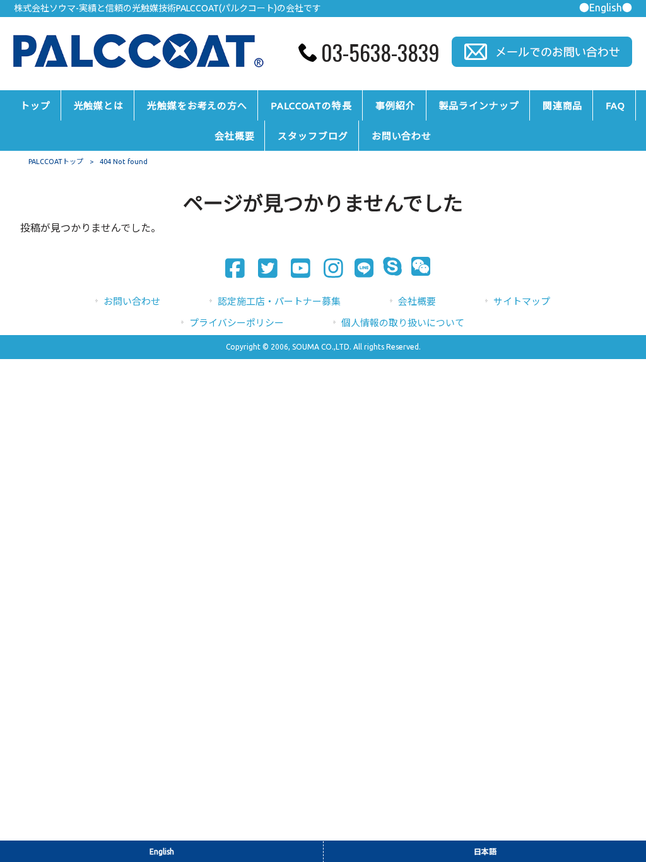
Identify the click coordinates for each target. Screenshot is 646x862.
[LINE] (360, 270)
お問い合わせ (131, 301)
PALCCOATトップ (55, 161)
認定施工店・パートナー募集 (279, 301)
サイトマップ (521, 301)
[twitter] (264, 268)
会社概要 (417, 301)
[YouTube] (296, 268)
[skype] (388, 268)
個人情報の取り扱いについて (402, 322)
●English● (605, 7)
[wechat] (417, 268)
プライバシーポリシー (236, 322)
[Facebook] (231, 268)
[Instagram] (329, 268)
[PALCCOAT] (137, 70)
